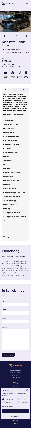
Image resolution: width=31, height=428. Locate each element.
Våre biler (15, 386)
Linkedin (15, 423)
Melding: (5, 327)
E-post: (4, 310)
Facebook (15, 420)
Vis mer (6, 237)
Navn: (4, 301)
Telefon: (4, 318)
